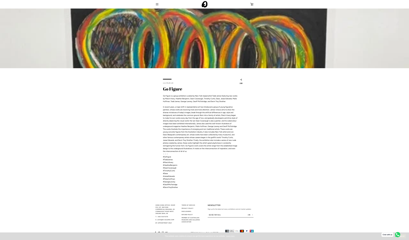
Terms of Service (188, 205)
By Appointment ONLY (164, 223)
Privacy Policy (187, 208)
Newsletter (214, 205)
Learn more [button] (230, 236)
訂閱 (249, 215)
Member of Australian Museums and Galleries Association (191, 220)
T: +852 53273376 (162, 216)
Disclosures (186, 211)
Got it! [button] (402, 236)
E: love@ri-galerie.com (165, 219)
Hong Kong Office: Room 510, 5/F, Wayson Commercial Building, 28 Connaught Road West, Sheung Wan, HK (165, 209)
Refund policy (187, 214)
